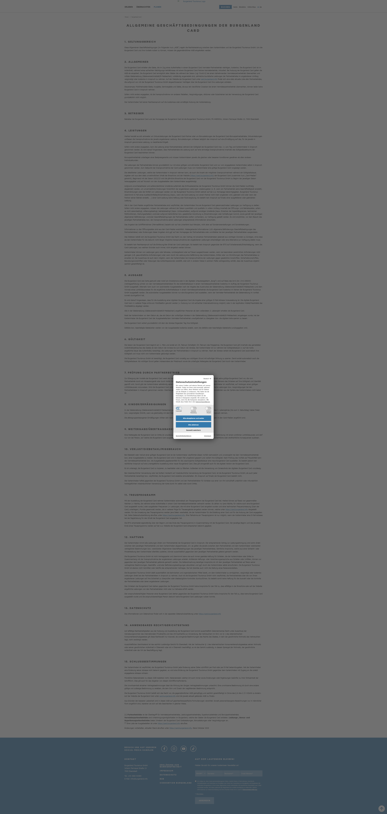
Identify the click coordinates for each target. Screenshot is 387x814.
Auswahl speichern (193, 430)
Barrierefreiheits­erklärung (183, 436)
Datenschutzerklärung (203, 402)
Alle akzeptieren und (193, 418)
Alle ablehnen (193, 425)
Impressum (207, 436)
